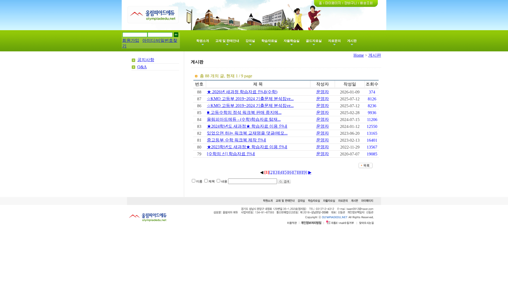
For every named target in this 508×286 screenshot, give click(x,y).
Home (358, 55)
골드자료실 (314, 41)
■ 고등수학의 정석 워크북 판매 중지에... (244, 112)
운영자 (322, 92)
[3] (276, 172)
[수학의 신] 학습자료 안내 (231, 153)
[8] (300, 172)
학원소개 (202, 41)
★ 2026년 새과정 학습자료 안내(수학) (242, 92)
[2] (271, 172)
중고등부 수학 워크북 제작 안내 (236, 140)
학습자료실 (269, 41)
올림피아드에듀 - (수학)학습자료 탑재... (244, 119)
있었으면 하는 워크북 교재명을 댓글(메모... (247, 133)
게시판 (352, 41)
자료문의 (334, 41)
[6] (290, 172)
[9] (304, 172)
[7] (295, 172)
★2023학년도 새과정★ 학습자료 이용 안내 (247, 147)
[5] (285, 172)
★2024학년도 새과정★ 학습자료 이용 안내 (247, 126)
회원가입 (130, 40)
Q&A (142, 67)
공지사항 (145, 59)
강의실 (250, 41)
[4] (281, 172)
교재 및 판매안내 (227, 41)
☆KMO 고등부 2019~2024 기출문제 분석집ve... (250, 98)
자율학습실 (292, 41)
